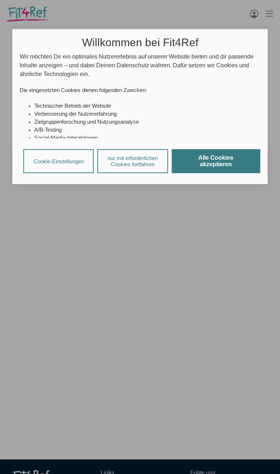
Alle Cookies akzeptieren (215, 161)
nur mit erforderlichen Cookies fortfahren (133, 161)
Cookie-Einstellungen (59, 161)
